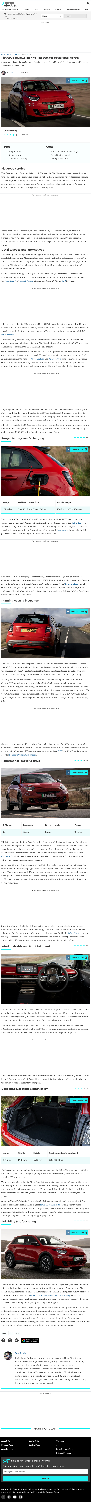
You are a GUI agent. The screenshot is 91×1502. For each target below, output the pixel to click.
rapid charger (7, 334)
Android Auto (55, 359)
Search (88, 3)
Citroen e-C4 (7, 856)
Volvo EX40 (73, 933)
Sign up (45, 1478)
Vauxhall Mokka (25, 281)
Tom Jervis (14, 73)
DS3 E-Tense (77, 523)
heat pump (62, 530)
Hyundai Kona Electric (50, 1204)
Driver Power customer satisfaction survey (50, 1295)
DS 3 (63, 281)
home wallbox (71, 584)
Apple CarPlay (37, 359)
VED (60, 751)
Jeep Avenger (11, 281)
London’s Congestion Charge (22, 755)
